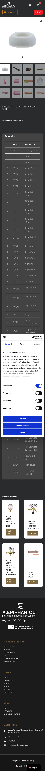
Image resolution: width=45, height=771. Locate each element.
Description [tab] (10, 136)
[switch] (38, 393)
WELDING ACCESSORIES (15, 120)
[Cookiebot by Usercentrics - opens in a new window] (32, 337)
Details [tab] (22, 344)
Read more (9, 532)
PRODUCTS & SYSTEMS (14, 641)
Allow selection (22, 425)
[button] (29, 5)
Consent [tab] (8, 344)
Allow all (22, 419)
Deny (22, 432)
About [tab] (36, 344)
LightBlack (25, 766)
